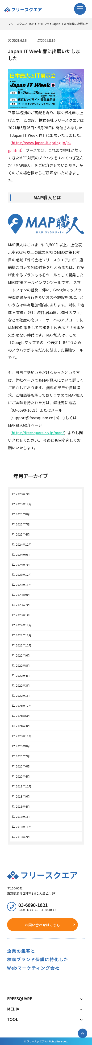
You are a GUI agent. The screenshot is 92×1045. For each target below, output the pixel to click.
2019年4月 (23, 806)
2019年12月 (23, 786)
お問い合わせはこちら (42, 924)
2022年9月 (23, 655)
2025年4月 (23, 534)
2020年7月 (23, 756)
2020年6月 (23, 766)
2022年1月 (23, 695)
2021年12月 (23, 706)
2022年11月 (23, 635)
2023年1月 (23, 615)
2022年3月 (23, 685)
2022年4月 (23, 675)
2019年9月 (23, 796)
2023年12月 (23, 574)
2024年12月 (23, 544)
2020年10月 (23, 736)
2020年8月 (23, 746)
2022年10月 (23, 645)
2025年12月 (23, 504)
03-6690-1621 (37, 906)
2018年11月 (23, 827)
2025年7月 (23, 524)
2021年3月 (23, 726)
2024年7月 (23, 565)
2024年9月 (23, 554)
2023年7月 (23, 605)
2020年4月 (23, 776)
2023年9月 (23, 595)
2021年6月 (23, 716)
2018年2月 (23, 837)
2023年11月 (23, 585)
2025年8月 (23, 514)
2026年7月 (23, 494)
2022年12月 (23, 625)
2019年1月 (23, 816)
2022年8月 (23, 665)
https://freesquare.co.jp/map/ (38, 432)
